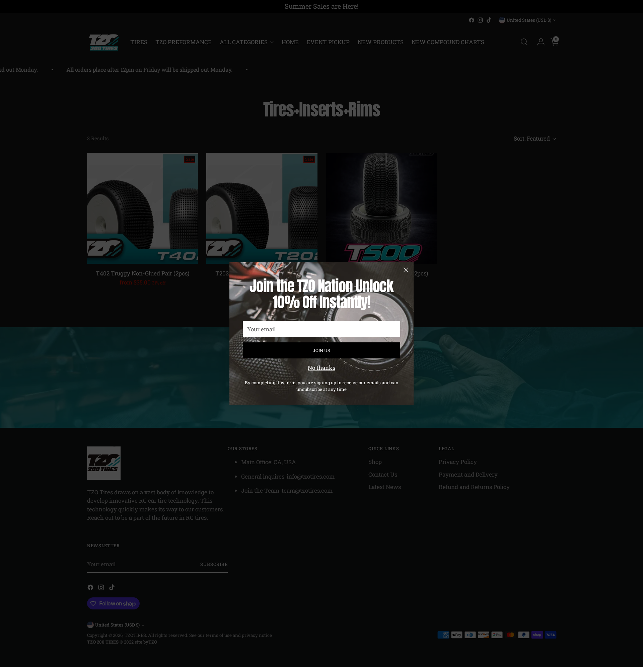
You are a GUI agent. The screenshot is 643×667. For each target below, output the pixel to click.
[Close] (406, 270)
